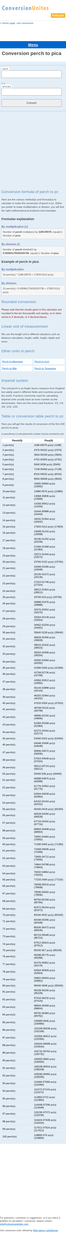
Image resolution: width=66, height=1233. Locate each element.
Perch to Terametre (45, 368)
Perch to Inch (41, 361)
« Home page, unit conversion (16, 23)
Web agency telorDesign (45, 1230)
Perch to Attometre (12, 361)
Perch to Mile (9, 368)
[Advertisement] (33, 150)
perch (5, 69)
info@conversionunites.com (14, 1224)
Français (58, 15)
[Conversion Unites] (25, 7)
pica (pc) (7, 86)
